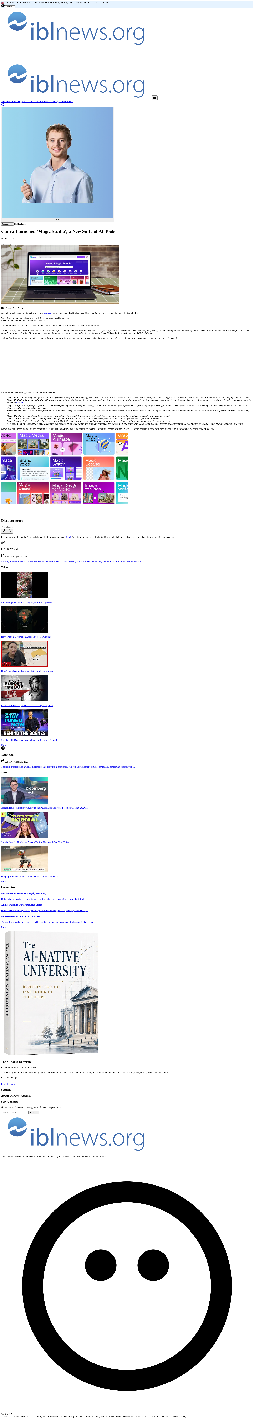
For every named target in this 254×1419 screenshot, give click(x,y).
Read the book (8, 1084)
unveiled (47, 313)
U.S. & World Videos (39, 101)
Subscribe (34, 1112)
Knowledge (17, 101)
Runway (20, 402)
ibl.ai (68, 537)
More (3, 745)
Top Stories (6, 101)
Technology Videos (58, 101)
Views (26, 101)
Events (70, 101)
